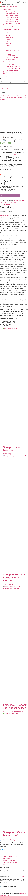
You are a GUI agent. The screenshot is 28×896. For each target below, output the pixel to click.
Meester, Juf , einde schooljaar (15, 36)
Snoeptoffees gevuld (12, 21)
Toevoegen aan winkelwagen (10, 196)
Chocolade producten (9, 27)
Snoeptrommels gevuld (13, 23)
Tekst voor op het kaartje (7, 189)
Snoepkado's (7, 9)
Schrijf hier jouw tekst (6, 169)
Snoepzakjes (7, 25)
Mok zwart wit (4, 215)
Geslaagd (9, 32)
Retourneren (6, 858)
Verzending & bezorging (10, 856)
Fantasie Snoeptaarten (13, 66)
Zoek (2, 88)
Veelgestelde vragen (9, 860)
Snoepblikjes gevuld (12, 13)
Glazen (5, 48)
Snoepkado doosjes (12, 17)
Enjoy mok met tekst (12, 57)
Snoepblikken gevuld (12, 15)
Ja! (23, 876)
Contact (5, 864)
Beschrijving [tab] (6, 204)
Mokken (5, 53)
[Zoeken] (2, 76)
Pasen (8, 39)
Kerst (7, 34)
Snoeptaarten (7, 62)
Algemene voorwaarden (10, 862)
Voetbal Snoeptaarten (12, 70)
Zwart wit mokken (11, 59)
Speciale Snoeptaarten (13, 68)
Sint (7, 41)
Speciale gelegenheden (10, 29)
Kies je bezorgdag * (6, 177)
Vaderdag (9, 43)
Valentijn (8, 45)
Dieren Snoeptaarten (12, 64)
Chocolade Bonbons (9, 72)
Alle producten (7, 74)
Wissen (16, 154)
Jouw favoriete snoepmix (7, 153)
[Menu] (10, 77)
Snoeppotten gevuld (12, 19)
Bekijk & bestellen (13, 454)
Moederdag (9, 37)
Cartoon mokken (11, 55)
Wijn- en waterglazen (12, 50)
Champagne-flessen (12, 12)
